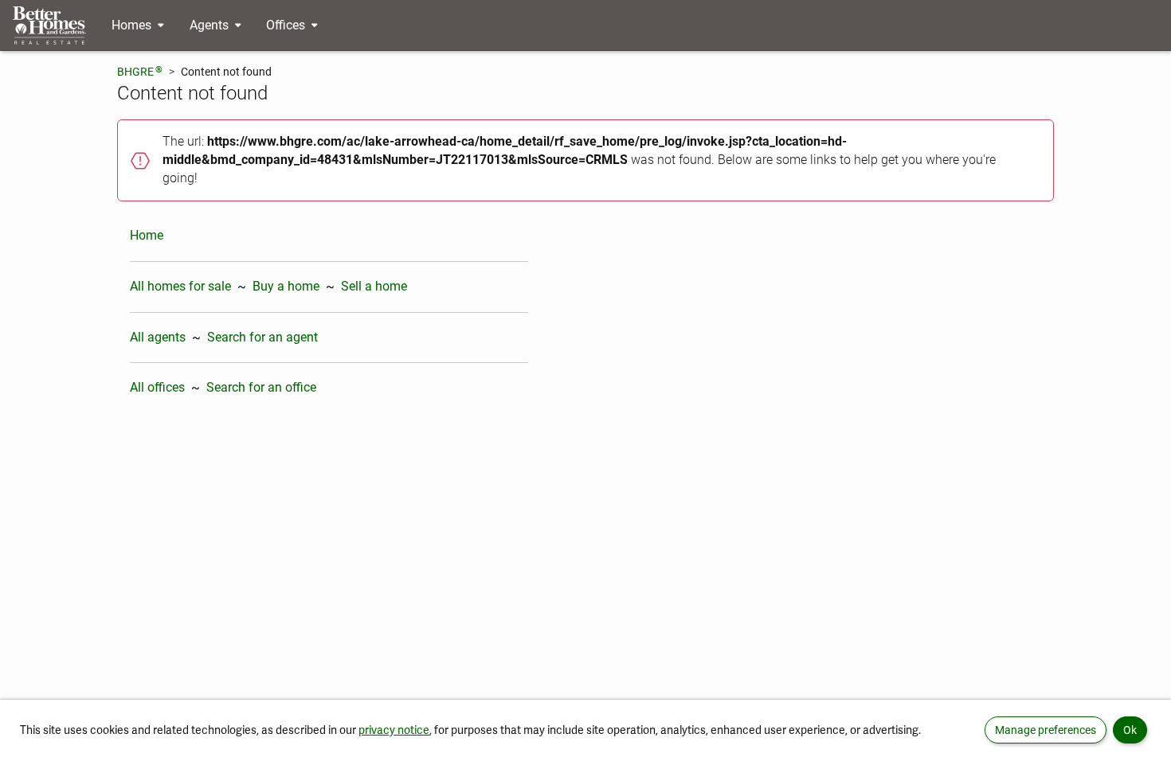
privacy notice (393, 730)
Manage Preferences (1045, 730)
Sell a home (374, 286)
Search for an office (261, 387)
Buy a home (286, 286)
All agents (158, 337)
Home (146, 235)
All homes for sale (180, 286)
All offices (157, 387)
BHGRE (140, 71)
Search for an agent (262, 337)
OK (1130, 730)
